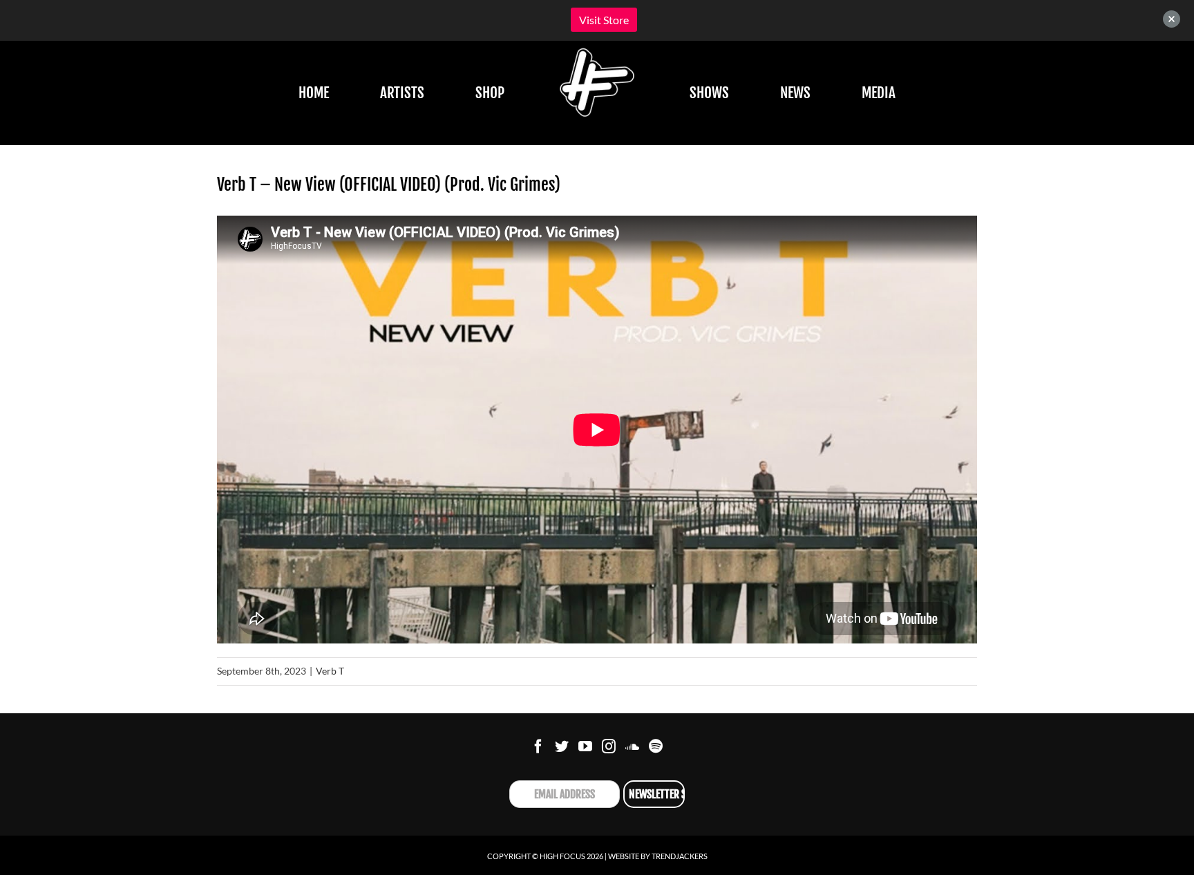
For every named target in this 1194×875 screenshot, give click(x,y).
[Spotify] (656, 746)
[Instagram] (609, 746)
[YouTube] (585, 746)
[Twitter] (562, 746)
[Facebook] (538, 746)
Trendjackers (680, 856)
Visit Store (604, 19)
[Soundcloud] (632, 746)
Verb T (330, 671)
